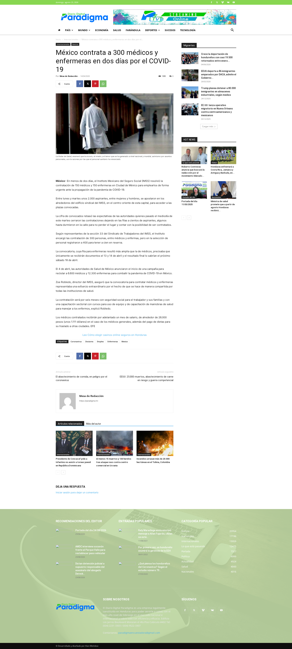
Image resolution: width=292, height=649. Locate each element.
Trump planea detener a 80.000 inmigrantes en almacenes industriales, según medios (218, 91)
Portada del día (188, 197)
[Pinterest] (95, 83)
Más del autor (93, 423)
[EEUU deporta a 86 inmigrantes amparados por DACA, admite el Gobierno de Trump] (189, 75)
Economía (101, 30)
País (67, 30)
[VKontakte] (228, 2)
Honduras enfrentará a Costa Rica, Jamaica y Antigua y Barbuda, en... (223, 169)
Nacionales (216, 197)
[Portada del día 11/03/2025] (194, 190)
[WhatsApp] (103, 83)
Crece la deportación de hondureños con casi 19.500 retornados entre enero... (217, 57)
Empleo (100, 341)
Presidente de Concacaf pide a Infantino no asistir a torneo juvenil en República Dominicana (73, 462)
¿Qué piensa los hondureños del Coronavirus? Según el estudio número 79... (154, 567)
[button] (232, 30)
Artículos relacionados (70, 423)
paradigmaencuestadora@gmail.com (139, 632)
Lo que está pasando (190, 162)
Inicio (58, 39)
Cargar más (207, 126)
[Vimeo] (222, 2)
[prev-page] (58, 472)
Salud (117, 30)
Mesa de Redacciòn (69, 76)
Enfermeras (112, 341)
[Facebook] (211, 2)
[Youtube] (233, 2)
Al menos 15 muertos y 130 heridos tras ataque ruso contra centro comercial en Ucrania (113, 462)
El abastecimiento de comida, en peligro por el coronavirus (81, 378)
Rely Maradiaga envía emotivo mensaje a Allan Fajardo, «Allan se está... (155, 533)
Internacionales (71, 39)
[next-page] (63, 472)
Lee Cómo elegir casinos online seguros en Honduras (114, 334)
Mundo (83, 30)
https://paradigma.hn (88, 401)
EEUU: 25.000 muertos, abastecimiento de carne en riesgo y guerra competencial (146, 378)
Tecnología (188, 30)
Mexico (124, 341)
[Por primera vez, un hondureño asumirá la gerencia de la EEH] (127, 551)
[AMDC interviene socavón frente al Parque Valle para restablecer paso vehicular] (64, 551)
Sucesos (170, 30)
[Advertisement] (114, 170)
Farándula (133, 30)
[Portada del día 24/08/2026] (64, 534)
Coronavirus (76, 341)
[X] (217, 2)
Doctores (89, 341)
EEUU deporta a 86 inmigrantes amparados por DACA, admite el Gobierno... (218, 74)
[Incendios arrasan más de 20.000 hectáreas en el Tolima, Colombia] (155, 443)
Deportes (151, 30)
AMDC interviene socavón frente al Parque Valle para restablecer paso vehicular (90, 550)
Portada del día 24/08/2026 (90, 530)
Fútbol (214, 162)
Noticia (75, 44)
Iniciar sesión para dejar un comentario (77, 492)
